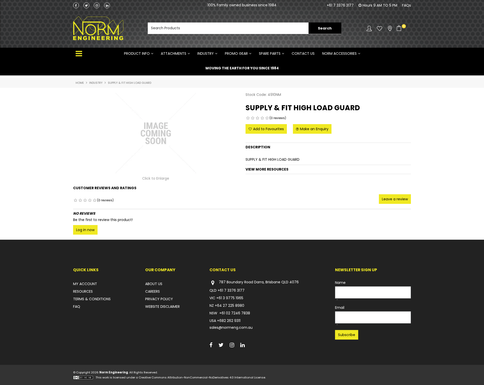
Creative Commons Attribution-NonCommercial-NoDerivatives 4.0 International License (202, 377)
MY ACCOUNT (85, 283)
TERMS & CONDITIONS (92, 298)
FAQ (76, 306)
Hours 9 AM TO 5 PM (379, 5)
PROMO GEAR (236, 53)
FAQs (406, 5)
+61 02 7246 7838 (234, 313)
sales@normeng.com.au (231, 327)
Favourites (379, 28)
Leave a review (395, 199)
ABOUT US (153, 283)
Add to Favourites (268, 128)
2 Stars (253, 118)
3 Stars (257, 118)
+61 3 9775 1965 (229, 297)
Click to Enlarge (155, 178)
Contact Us (303, 53)
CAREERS (152, 291)
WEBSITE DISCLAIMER (162, 306)
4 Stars (262, 118)
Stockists (389, 28)
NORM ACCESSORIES (339, 53)
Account (369, 28)
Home (80, 83)
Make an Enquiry (314, 128)
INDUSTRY (205, 53)
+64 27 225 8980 (229, 305)
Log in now (85, 229)
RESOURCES (83, 291)
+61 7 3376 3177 (340, 5)
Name (340, 282)
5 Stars (267, 118)
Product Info (137, 53)
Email (339, 307)
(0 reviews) (277, 118)
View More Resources (267, 169)
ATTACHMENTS (173, 53)
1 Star (248, 118)
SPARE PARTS (270, 53)
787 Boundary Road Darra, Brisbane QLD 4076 (259, 282)
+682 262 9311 (228, 320)
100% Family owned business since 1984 (242, 6)
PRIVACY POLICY (159, 298)
